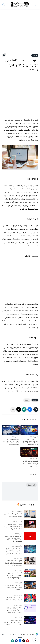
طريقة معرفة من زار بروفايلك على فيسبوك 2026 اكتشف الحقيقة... (11, 441)
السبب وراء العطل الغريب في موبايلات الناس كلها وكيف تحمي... (30, 463)
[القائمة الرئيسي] (36, 4)
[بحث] (3, 4)
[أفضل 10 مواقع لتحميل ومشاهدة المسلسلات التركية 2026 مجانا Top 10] (30, 524)
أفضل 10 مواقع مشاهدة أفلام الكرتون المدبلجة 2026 (13, 598)
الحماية (35, 55)
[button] (29, 409)
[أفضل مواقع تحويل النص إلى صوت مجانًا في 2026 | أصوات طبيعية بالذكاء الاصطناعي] (30, 549)
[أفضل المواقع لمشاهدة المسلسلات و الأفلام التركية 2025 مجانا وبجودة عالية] (30, 561)
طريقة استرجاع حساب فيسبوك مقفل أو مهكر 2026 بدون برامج (30, 441)
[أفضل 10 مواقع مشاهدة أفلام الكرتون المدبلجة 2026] (30, 598)
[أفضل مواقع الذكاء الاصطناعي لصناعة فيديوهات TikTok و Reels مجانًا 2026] (30, 620)
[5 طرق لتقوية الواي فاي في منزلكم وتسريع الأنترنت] (30, 514)
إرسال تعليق (31, 485)
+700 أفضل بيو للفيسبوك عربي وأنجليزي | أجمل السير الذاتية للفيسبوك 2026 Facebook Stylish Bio (13, 610)
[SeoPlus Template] (37, 634)
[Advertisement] (20, 32)
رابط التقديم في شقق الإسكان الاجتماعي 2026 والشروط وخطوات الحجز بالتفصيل (14, 575)
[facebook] (20, 640)
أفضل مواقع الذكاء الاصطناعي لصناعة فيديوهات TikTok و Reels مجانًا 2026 (13, 622)
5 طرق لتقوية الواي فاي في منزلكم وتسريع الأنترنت (13, 515)
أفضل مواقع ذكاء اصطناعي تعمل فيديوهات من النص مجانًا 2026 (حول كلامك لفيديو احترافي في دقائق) (13, 587)
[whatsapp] (12, 640)
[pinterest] (27, 640)
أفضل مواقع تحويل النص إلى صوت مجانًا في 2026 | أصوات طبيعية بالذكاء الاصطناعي (13, 551)
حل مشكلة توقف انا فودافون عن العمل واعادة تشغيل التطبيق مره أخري (13, 538)
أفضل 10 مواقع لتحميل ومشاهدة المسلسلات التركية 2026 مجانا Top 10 (13, 526)
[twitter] (23, 640)
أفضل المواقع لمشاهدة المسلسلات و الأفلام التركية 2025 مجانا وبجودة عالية (13, 563)
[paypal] (16, 640)
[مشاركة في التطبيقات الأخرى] (13, 409)
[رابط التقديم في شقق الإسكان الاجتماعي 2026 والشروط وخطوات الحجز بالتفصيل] (30, 573)
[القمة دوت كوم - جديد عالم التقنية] (20, 4)
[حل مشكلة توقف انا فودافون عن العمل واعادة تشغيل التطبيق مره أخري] (30, 536)
